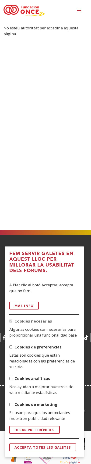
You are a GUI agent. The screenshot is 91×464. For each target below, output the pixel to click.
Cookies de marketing (35, 404)
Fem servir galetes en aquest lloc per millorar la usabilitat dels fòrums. (41, 262)
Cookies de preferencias (38, 347)
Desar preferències (34, 429)
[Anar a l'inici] (24, 11)
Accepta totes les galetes (42, 447)
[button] (80, 10)
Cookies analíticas (32, 378)
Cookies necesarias (33, 321)
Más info (24, 305)
